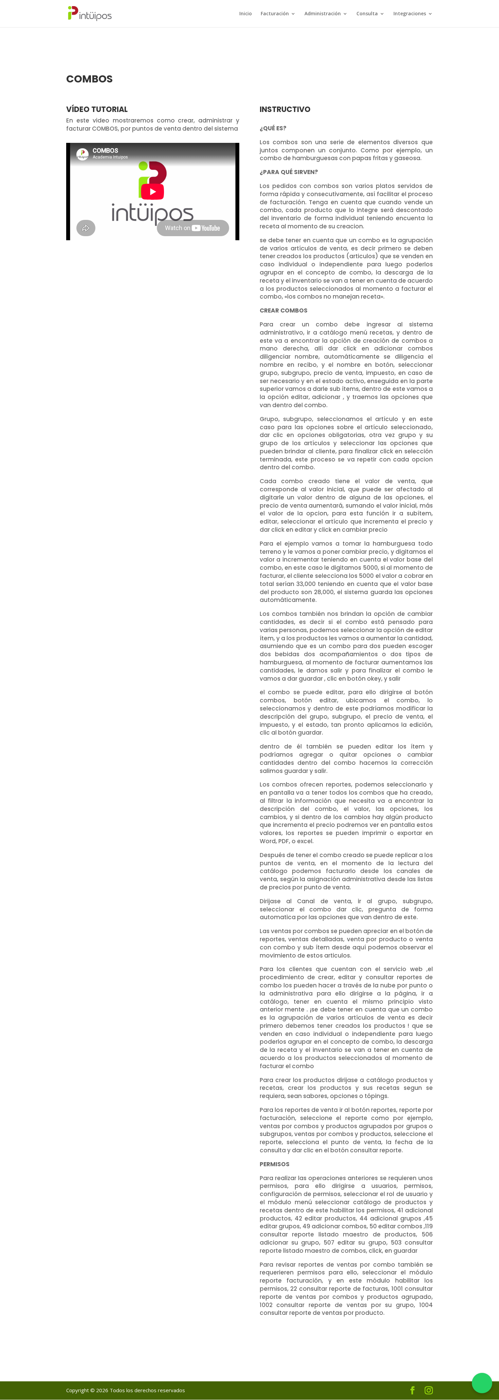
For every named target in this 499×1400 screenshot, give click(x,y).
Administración (322, 14)
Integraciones (409, 14)
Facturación (275, 14)
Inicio (245, 14)
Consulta (367, 14)
